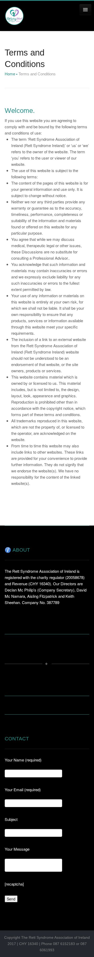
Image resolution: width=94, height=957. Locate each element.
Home (10, 73)
